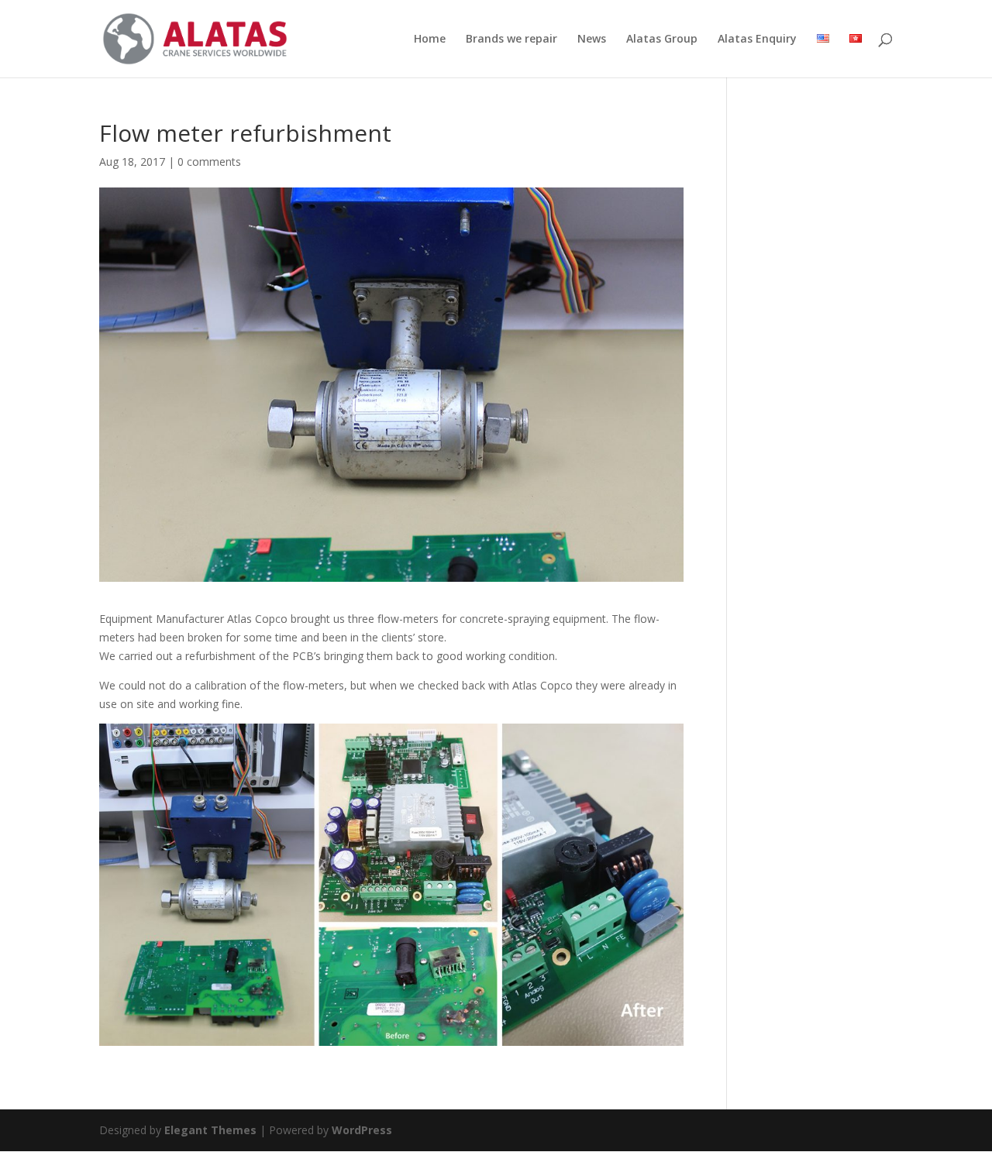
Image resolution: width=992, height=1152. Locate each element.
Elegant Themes (210, 1130)
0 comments (209, 161)
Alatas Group (662, 39)
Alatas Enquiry (757, 39)
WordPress (362, 1130)
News (591, 39)
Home (430, 39)
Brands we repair (511, 39)
